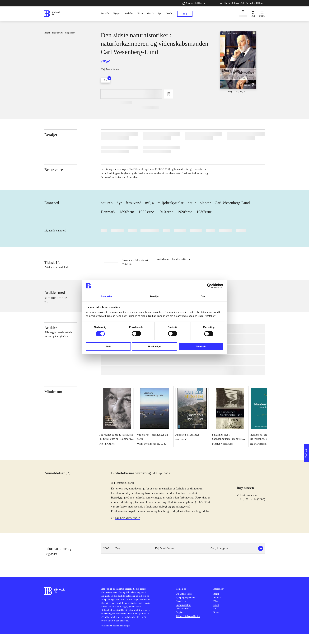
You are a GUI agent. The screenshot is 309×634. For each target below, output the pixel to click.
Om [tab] (203, 296)
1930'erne (204, 212)
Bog (105, 80)
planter (205, 203)
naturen (107, 203)
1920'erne (185, 212)
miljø (149, 203)
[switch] (136, 333)
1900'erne (146, 212)
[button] (183, 548)
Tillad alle (201, 346)
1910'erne (165, 212)
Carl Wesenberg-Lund (232, 203)
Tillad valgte (154, 346)
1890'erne (127, 212)
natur (192, 203)
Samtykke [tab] (106, 296)
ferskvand (133, 203)
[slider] (238, 62)
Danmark (108, 212)
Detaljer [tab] (154, 296)
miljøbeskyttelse (171, 203)
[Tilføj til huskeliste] (168, 94)
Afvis (108, 346)
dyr (119, 203)
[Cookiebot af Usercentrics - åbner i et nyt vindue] (209, 285)
